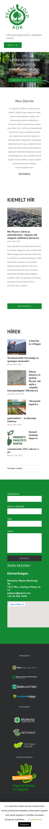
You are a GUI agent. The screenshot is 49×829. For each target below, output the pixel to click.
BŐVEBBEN (24, 174)
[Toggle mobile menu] (44, 4)
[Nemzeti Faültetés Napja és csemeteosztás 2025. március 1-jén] (16, 438)
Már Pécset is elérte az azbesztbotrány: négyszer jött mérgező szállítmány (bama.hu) (23, 234)
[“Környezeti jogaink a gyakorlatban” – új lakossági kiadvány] (16, 407)
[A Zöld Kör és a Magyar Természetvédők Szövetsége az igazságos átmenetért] (16, 347)
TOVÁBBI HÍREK (14, 468)
